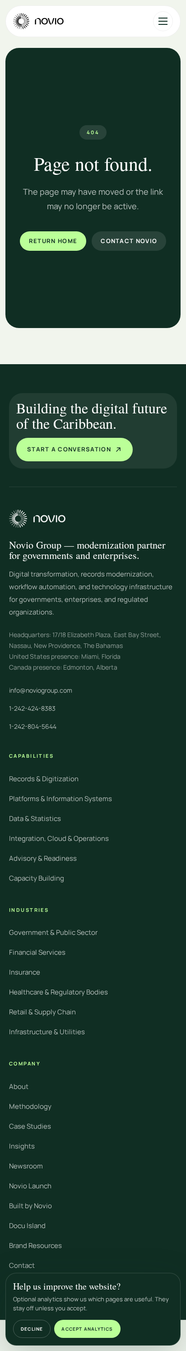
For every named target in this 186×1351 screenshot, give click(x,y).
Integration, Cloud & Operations (59, 838)
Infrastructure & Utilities (47, 1032)
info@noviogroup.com (40, 690)
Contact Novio (129, 241)
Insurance (24, 972)
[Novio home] (38, 21)
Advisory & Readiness (43, 858)
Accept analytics (87, 1329)
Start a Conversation (69, 449)
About (18, 1086)
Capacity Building (36, 878)
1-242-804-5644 (32, 726)
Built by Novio (30, 1205)
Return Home (53, 241)
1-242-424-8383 (32, 708)
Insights (22, 1146)
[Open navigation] (163, 21)
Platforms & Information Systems (60, 798)
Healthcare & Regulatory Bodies (58, 992)
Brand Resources (35, 1245)
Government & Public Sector (53, 932)
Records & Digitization (44, 778)
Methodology (30, 1106)
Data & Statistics (35, 818)
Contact (22, 1265)
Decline (32, 1329)
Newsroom (26, 1166)
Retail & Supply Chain (42, 1012)
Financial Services (37, 952)
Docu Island (27, 1225)
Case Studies (30, 1126)
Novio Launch (30, 1186)
